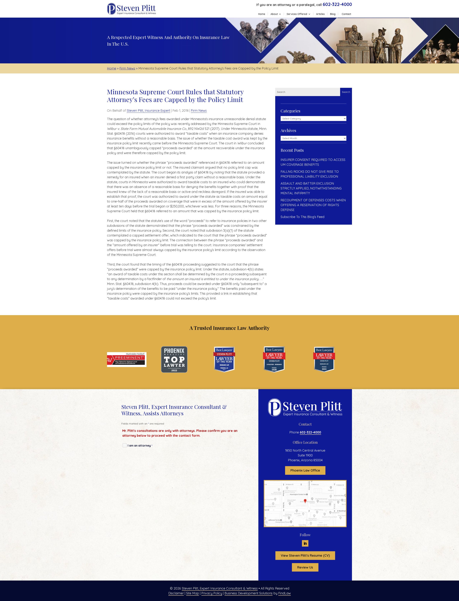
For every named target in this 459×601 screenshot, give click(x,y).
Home (261, 14)
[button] (455, 575)
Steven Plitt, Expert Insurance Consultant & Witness (220, 588)
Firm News (199, 110)
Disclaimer (176, 593)
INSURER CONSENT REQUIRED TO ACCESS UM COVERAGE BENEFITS (313, 162)
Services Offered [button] (297, 14)
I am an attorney (140, 445)
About (274, 14)
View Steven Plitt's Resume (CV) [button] (305, 555)
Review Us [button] (305, 567)
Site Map (192, 593)
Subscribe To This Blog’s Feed (302, 217)
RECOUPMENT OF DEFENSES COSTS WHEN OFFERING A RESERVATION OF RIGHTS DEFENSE (313, 205)
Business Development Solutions (248, 593)
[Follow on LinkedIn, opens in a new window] (305, 543)
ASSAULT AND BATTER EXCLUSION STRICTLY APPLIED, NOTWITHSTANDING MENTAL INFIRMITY (311, 188)
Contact (346, 14)
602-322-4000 (337, 4)
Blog (332, 14)
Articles (320, 14)
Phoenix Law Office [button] (305, 470)
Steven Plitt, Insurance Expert (148, 110)
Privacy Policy (211, 593)
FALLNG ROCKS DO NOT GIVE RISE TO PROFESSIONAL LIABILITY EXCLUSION (310, 174)
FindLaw (284, 593)
